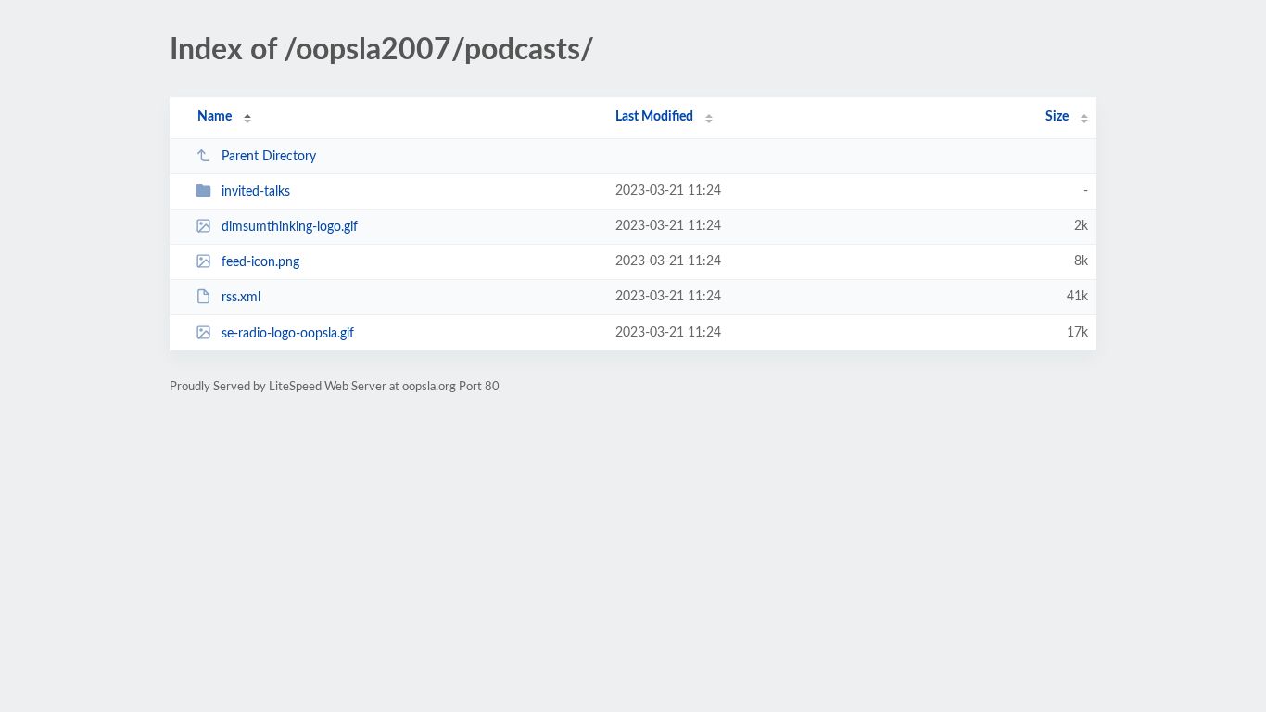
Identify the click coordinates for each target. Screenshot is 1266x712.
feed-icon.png (260, 262)
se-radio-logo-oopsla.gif (288, 333)
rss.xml (241, 297)
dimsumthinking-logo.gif (290, 227)
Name (214, 116)
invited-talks (256, 191)
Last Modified (654, 116)
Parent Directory (269, 156)
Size (1057, 116)
